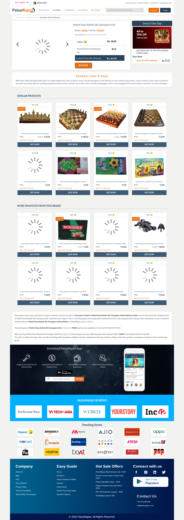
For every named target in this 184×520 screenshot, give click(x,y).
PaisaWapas (84, 516)
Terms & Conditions (23, 491)
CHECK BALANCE (131, 3)
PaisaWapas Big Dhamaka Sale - (111, 472)
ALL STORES (57, 10)
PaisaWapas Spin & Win (105, 496)
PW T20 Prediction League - (109, 492)
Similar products (29, 95)
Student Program (63, 494)
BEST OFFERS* (95, 10)
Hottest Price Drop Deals (66, 491)
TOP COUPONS (82, 10)
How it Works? (21, 483)
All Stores (60, 476)
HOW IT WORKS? (143, 3)
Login (165, 10)
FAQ (17, 479)
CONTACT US (155, 3)
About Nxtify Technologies (26, 494)
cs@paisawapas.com (145, 505)
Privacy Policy (21, 487)
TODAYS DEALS (70, 10)
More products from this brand (39, 205)
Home (59, 472)
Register (154, 10)
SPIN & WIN (41, 3)
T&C (78, 52)
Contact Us (147, 496)
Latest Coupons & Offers (66, 479)
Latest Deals (62, 487)
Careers (60, 483)
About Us (19, 472)
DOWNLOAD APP (165, 3)
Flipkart (100, 30)
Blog (17, 476)
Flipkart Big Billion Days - (108, 482)
